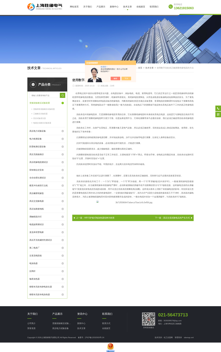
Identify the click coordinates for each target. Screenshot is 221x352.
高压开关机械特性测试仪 (40, 240)
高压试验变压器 (39, 118)
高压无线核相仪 (36, 154)
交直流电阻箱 (35, 255)
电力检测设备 (35, 139)
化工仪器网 (168, 337)
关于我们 (87, 6)
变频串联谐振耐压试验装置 (44, 109)
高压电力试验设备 (37, 131)
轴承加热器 (34, 279)
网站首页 (74, 6)
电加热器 (33, 263)
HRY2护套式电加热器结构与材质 (99, 218)
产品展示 (101, 6)
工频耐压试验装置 (40, 114)
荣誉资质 (31, 328)
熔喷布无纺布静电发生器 (40, 287)
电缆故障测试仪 (36, 224)
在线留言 (140, 6)
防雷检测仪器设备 (37, 146)
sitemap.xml (189, 337)
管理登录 (178, 337)
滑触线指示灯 (35, 217)
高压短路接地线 (36, 209)
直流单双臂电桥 (36, 232)
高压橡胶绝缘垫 (36, 193)
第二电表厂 (34, 248)
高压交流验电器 (36, 201)
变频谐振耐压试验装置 (39, 103)
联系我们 (154, 6)
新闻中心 (114, 6)
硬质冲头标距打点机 (38, 185)
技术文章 (127, 6)
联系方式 (106, 323)
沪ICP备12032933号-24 (94, 337)
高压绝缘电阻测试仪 (38, 162)
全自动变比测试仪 (37, 178)
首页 (140, 68)
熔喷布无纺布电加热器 (39, 294)
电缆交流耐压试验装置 (42, 123)
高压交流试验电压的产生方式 (176, 218)
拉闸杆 (32, 271)
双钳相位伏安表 (36, 170)
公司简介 (31, 323)
